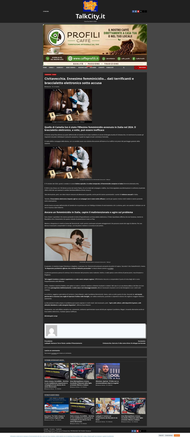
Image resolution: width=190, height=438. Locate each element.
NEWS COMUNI (70, 67)
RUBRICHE (60, 67)
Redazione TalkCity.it (50, 389)
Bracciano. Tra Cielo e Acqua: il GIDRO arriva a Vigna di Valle (55, 417)
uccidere (110, 268)
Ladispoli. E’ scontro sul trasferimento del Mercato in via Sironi (106, 418)
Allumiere (99, 377)
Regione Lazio (83, 67)
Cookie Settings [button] (168, 435)
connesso (54, 353)
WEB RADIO (142, 67)
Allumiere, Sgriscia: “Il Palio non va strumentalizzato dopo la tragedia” (107, 382)
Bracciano (48, 412)
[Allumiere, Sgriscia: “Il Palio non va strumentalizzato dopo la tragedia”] (108, 371)
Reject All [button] (161, 435)
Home (45, 67)
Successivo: (124, 342)
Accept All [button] (177, 435)
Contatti (101, 67)
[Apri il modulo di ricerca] (123, 67)
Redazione (48, 86)
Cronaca (54, 74)
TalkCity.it (90, 16)
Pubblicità (109, 67)
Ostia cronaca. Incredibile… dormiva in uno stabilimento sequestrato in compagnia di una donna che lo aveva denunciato (56, 384)
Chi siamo (93, 67)
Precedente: (63, 342)
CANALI (51, 67)
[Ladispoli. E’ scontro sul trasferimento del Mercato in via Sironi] (108, 406)
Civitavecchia (48, 74)
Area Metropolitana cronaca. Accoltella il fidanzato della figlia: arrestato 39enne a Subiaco (81, 383)
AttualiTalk (99, 412)
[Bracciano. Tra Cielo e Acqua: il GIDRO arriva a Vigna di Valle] (57, 406)
